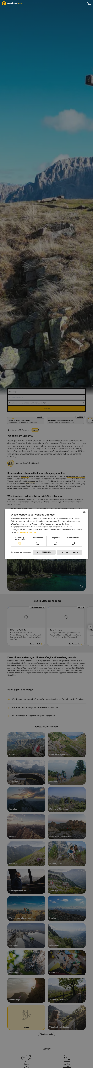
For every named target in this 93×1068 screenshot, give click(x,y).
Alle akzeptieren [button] (69, 552)
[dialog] (46, 534)
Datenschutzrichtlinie (26, 532)
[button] (21, 552)
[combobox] (84, 512)
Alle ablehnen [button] (44, 552)
